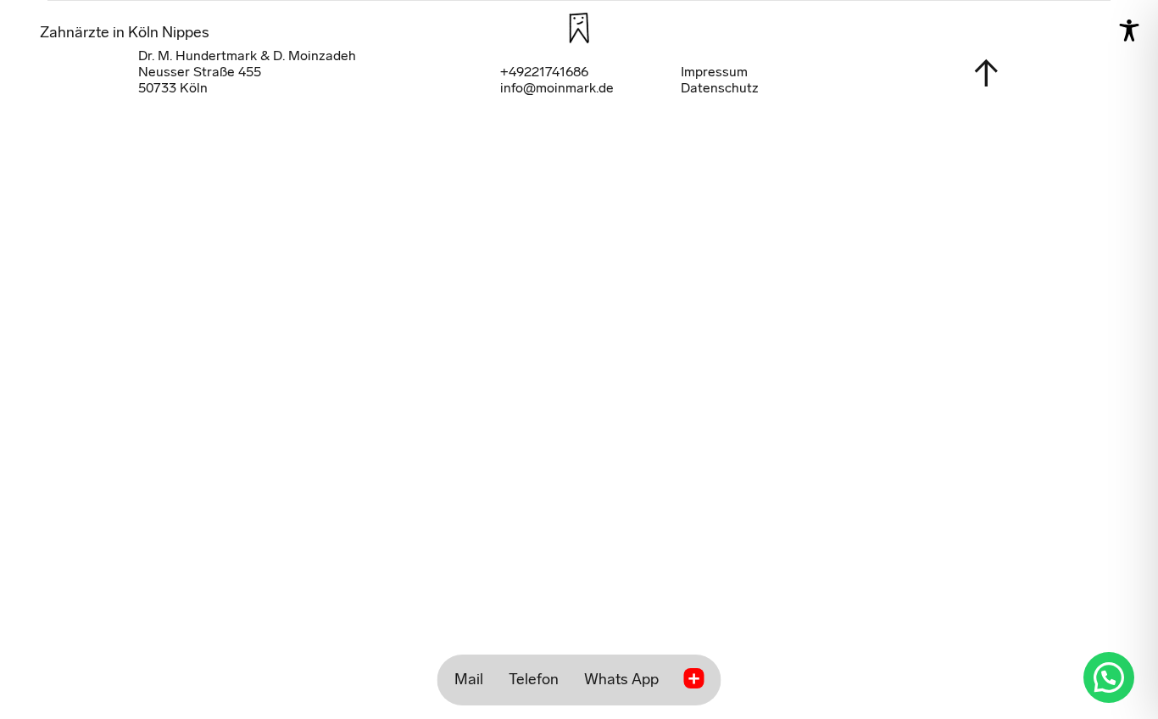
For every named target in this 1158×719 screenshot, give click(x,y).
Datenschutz (720, 88)
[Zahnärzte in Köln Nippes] (579, 28)
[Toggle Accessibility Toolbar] (1129, 30)
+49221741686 (544, 72)
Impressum (714, 72)
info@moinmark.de (557, 88)
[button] (1108, 677)
